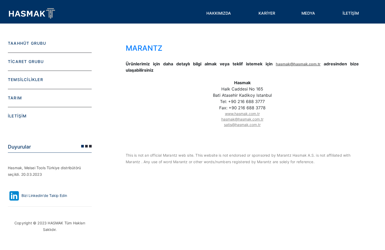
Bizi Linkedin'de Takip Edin (43, 195)
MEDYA (308, 13)
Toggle (110, 13)
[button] (82, 146)
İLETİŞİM (351, 13)
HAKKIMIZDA (218, 13)
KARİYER (266, 13)
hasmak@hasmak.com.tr (298, 64)
